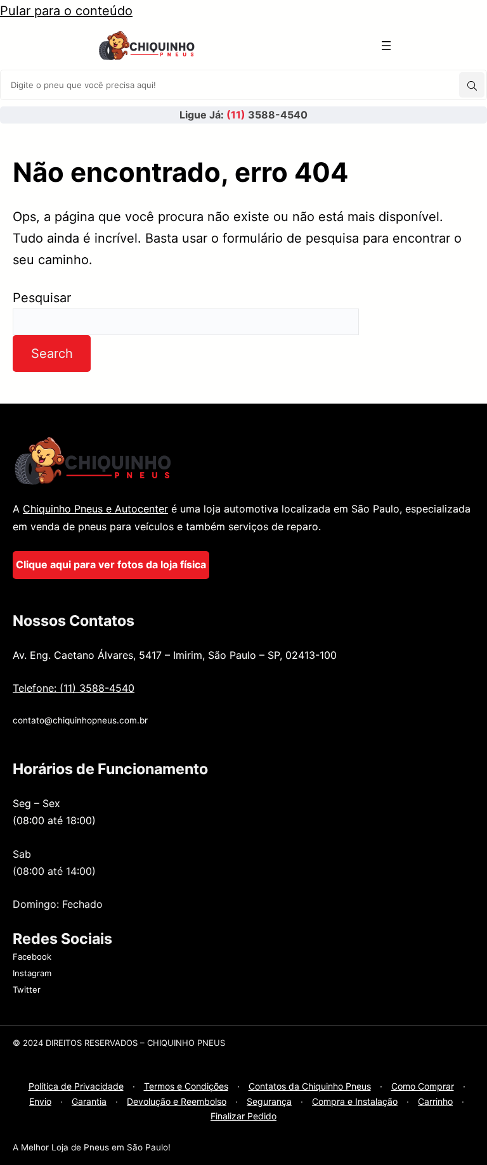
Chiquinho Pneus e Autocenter (95, 508)
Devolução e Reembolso (176, 1101)
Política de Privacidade (76, 1086)
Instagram (32, 973)
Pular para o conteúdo (66, 10)
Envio (40, 1101)
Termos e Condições (186, 1086)
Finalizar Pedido (243, 1116)
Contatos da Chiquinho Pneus (310, 1086)
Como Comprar (422, 1086)
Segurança (269, 1101)
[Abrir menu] (386, 45)
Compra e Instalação (355, 1101)
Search (52, 353)
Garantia (89, 1101)
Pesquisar (42, 297)
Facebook (32, 957)
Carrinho (435, 1101)
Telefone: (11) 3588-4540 (73, 688)
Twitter (27, 989)
